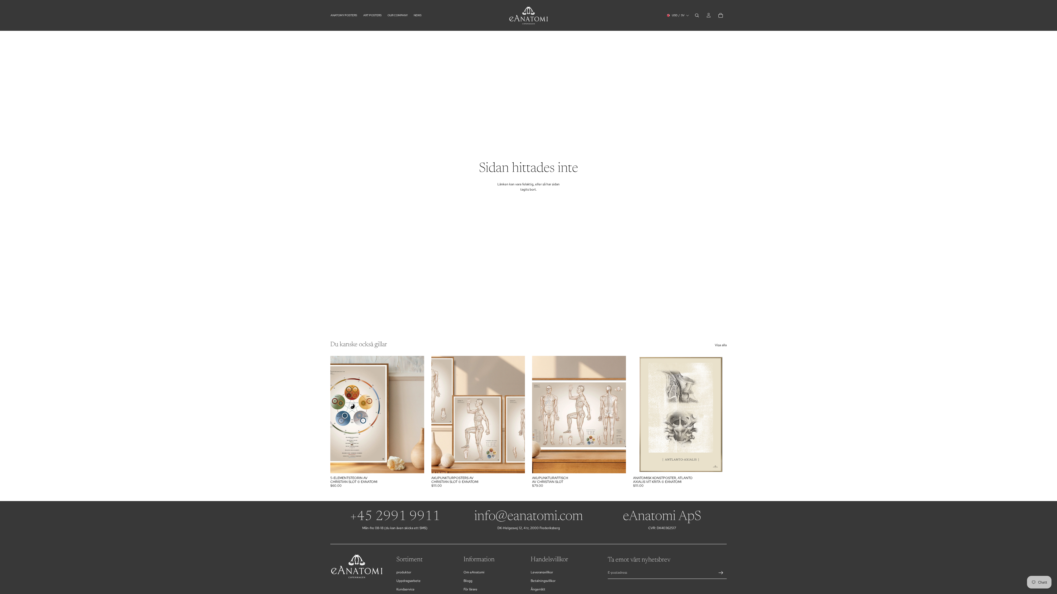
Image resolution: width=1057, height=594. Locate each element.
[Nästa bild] (516, 415)
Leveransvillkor (542, 572)
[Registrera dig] (721, 573)
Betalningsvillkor (543, 581)
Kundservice (405, 589)
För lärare (470, 589)
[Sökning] (697, 15)
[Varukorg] (721, 15)
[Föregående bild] (439, 415)
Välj (420, 464)
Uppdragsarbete (408, 581)
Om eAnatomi (474, 572)
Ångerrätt (538, 589)
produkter (403, 572)
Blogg (468, 581)
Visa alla (721, 345)
